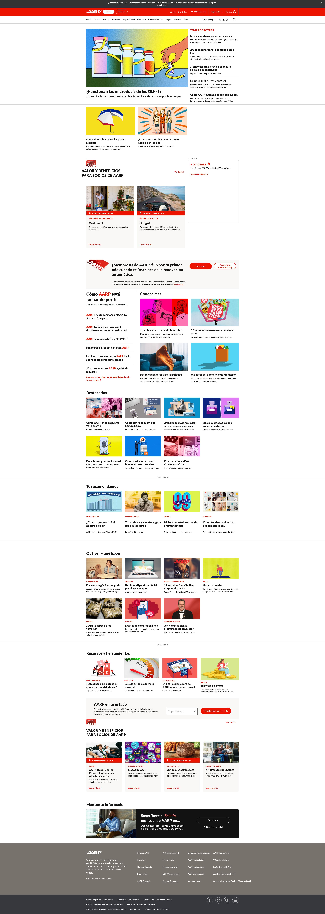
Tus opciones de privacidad (156, 909)
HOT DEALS (198, 164)
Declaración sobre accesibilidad (158, 899)
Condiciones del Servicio (128, 899)
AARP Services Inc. (170, 874)
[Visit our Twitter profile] (218, 900)
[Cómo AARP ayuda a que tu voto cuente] (104, 408)
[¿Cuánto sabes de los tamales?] (104, 608)
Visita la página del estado (216, 711)
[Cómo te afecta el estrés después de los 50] (221, 501)
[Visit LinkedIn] (235, 900)
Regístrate (215, 12)
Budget (145, 223)
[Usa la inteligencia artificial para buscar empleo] (143, 568)
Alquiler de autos (149, 219)
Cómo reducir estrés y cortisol (208, 80)
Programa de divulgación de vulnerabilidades (105, 909)
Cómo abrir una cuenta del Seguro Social (140, 424)
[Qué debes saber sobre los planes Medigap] (110, 121)
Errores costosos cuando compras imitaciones (217, 424)
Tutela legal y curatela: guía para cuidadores (143, 524)
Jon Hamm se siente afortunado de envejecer (179, 627)
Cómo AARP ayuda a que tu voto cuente (214, 94)
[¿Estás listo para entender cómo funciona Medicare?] (103, 668)
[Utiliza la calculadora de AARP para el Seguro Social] (179, 668)
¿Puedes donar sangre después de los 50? (212, 51)
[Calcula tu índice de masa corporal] (141, 668)
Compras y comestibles (101, 219)
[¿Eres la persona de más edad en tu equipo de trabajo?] (162, 121)
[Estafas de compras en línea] (143, 608)
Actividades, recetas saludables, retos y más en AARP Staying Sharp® (219, 774)
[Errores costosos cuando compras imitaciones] (221, 408)
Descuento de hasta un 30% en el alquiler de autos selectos (103, 780)
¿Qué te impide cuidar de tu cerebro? (161, 329)
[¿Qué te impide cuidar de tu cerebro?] (164, 312)
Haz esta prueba (212, 585)
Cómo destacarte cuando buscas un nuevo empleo (140, 463)
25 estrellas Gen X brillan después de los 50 (179, 587)
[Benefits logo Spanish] (92, 166)
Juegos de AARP (137, 769)
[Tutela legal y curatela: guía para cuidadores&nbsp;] (143, 501)
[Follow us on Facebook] (210, 900)
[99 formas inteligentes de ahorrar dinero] (182, 501)
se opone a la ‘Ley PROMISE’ (106, 339)
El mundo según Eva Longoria (103, 585)
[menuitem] (88, 20)
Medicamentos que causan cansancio (211, 35)
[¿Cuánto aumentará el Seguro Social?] (104, 501)
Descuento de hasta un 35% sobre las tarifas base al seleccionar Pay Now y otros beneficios (160, 228)
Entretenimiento (136, 766)
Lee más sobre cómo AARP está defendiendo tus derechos (108, 378)
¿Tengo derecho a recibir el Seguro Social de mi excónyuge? (210, 68)
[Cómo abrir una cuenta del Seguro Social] (143, 408)
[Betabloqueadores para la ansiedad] (164, 357)
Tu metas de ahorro (212, 685)
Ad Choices (135, 909)
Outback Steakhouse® (180, 769)
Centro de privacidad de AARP (99, 899)
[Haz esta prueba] (221, 568)
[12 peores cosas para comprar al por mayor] (215, 312)
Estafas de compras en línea (141, 625)
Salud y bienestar (213, 766)
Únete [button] (108, 12)
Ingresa (229, 12)
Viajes (91, 766)
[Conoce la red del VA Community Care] (182, 446)
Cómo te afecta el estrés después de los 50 (219, 524)
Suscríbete (213, 820)
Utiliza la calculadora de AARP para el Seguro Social (178, 685)
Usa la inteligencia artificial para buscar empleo (141, 587)
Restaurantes (173, 766)
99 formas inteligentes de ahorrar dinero (180, 524)
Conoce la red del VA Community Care (176, 463)
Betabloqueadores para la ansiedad (161, 374)
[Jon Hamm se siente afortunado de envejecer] (182, 608)
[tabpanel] (220, 19)
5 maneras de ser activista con (107, 347)
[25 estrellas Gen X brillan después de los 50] (182, 568)
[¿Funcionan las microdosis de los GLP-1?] (137, 58)
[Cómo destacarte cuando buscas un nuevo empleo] (143, 446)
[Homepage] (94, 12)
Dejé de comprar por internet (103, 461)
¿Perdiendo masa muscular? (180, 422)
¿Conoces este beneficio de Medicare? (213, 374)
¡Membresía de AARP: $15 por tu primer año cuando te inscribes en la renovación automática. (147, 270)
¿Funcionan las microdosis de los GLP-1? (123, 91)
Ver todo (178, 172)
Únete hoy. (178, 284)
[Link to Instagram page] (227, 900)
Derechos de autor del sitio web (141, 904)
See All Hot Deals (199, 174)
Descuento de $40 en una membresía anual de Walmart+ (108, 228)
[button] (234, 20)
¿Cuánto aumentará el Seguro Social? (100, 524)
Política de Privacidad (213, 827)
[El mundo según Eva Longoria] (104, 568)
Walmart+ (96, 223)
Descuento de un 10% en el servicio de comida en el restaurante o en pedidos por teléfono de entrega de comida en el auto (182, 774)
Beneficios (182, 12)
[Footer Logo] (106, 853)
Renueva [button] (121, 12)
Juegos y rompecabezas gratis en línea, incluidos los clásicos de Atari (143, 774)
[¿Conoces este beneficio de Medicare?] (215, 357)
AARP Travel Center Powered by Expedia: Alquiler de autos (101, 773)
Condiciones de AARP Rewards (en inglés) (104, 904)
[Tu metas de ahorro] (220, 669)
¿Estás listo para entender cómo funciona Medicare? (101, 685)
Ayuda (173, 12)
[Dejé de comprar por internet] (104, 446)
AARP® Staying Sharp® (220, 769)
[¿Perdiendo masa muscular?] (182, 408)
